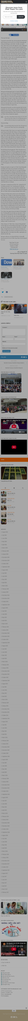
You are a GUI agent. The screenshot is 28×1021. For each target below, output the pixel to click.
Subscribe (20, 16)
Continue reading (14, 20)
